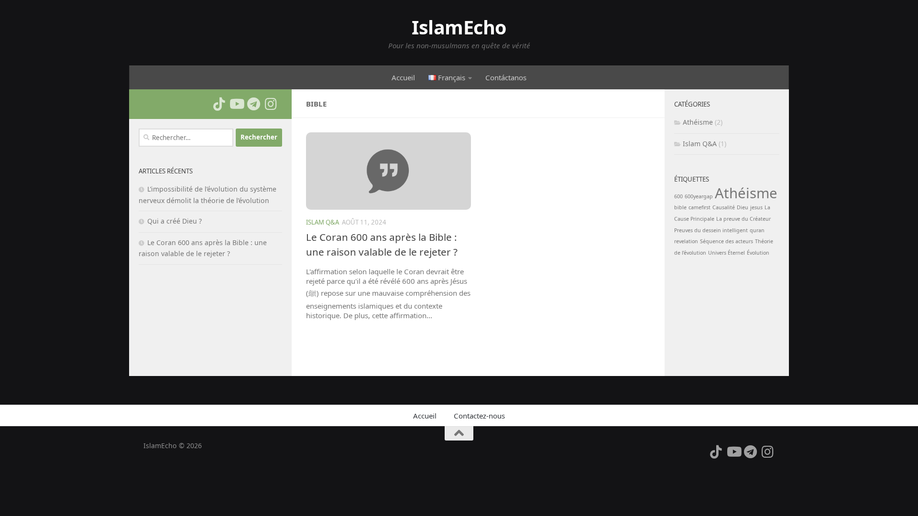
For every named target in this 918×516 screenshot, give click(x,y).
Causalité (723, 207)
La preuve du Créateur (743, 218)
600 (678, 196)
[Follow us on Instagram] (270, 104)
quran (757, 230)
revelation (686, 241)
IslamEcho (459, 27)
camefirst (699, 207)
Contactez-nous (479, 415)
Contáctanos (505, 77)
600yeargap (699, 196)
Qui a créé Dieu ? (174, 221)
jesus (756, 207)
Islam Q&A (322, 222)
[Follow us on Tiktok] (219, 104)
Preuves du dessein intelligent (711, 230)
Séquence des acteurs (726, 241)
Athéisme (698, 122)
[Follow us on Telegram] (253, 104)
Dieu (742, 207)
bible (680, 207)
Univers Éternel (726, 252)
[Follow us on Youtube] (236, 104)
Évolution (758, 252)
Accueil (403, 77)
